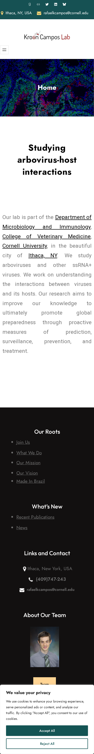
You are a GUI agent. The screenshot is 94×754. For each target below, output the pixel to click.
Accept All (47, 730)
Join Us (23, 442)
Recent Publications (35, 517)
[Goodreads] (30, 4)
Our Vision (27, 473)
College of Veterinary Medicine (46, 236)
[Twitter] (47, 4)
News (21, 527)
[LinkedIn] (56, 4)
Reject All (47, 743)
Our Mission (28, 462)
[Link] (38, 4)
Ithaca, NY (42, 255)
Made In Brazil (30, 481)
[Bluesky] (64, 4)
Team (44, 684)
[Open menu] (4, 49)
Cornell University (24, 246)
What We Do (29, 452)
